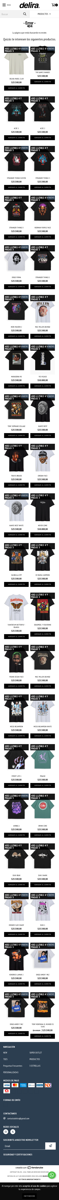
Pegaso (42, 776)
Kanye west (42, 426)
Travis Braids (16, 475)
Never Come (42, 525)
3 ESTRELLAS (35, 1065)
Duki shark (42, 875)
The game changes (43, 72)
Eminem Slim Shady (16, 925)
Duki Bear (16, 875)
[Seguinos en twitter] (12, 1131)
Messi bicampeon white (43, 726)
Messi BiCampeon (16, 726)
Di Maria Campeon (43, 575)
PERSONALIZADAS (10, 1072)
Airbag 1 (16, 826)
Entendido (29, 1196)
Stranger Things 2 (42, 277)
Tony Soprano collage (16, 426)
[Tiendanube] (29, 1169)
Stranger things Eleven (16, 178)
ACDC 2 (42, 128)
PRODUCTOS (35, 1059)
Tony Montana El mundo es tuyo (43, 1025)
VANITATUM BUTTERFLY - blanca (16, 625)
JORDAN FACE (42, 475)
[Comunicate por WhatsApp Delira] (52, 1175)
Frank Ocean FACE (16, 676)
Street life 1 (16, 776)
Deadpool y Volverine (42, 624)
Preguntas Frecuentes (12, 1065)
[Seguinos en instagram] (5, 1131)
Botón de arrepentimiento (29, 1179)
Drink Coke (42, 826)
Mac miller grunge (42, 327)
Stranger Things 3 (42, 178)
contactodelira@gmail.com (18, 1118)
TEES (5, 1059)
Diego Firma (16, 277)
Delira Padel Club (16, 78)
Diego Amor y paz (42, 974)
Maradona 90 (16, 376)
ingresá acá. (47, 1176)
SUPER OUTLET (36, 1052)
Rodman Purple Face (43, 227)
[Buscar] (24, 14)
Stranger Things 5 (16, 227)
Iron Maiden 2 (16, 327)
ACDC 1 (16, 128)
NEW (5, 1052)
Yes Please (43, 376)
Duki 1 (42, 925)
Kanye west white (16, 525)
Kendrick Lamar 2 (16, 974)
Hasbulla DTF (16, 575)
